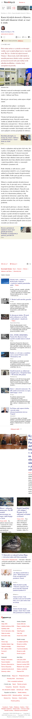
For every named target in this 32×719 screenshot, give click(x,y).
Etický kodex (16, 708)
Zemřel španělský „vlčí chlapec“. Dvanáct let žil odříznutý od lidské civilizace (23, 512)
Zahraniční (12, 416)
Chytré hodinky (23, 698)
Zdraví (11, 358)
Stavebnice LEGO (6, 695)
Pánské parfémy (15, 700)
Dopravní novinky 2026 (23, 664)
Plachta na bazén (22, 684)
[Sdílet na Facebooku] (27, 264)
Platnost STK (20, 671)
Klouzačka (22, 687)
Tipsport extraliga (6, 646)
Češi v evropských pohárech (15, 681)
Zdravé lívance (21, 646)
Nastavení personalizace (21, 710)
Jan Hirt (19, 628)
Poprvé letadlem (5, 662)
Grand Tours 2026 (22, 635)
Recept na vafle (21, 651)
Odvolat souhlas (8, 710)
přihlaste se (20, 40)
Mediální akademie (6, 708)
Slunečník (15, 687)
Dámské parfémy (17, 695)
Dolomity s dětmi (5, 671)
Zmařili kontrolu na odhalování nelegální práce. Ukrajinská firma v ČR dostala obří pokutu (20, 373)
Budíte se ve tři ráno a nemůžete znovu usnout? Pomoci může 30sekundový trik (20, 355)
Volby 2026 (4, 624)
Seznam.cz (22, 2)
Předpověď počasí (24, 675)
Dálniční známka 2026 (23, 662)
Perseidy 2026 (11, 678)
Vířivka (26, 689)
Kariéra (22, 707)
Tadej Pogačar (21, 631)
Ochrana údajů (25, 708)
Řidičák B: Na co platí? (23, 666)
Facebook (5, 707)
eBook (19, 37)
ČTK (13, 32)
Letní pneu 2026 (21, 659)
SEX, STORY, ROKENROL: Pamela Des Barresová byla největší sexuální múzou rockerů (20, 337)
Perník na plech (21, 653)
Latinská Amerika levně (7, 669)
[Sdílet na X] (30, 264)
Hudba (11, 340)
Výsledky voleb (5, 628)
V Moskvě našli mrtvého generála (20, 299)
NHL (2, 653)
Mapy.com (15, 675)
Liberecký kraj (17, 271)
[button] (16, 77)
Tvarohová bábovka (22, 648)
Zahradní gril (19, 689)
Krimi (2, 143)
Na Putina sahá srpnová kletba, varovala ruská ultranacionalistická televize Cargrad (19, 411)
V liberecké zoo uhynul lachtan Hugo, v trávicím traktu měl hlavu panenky (15, 556)
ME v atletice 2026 (6, 648)
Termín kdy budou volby (7, 631)
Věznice (25, 269)
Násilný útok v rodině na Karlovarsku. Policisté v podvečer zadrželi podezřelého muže (20, 282)
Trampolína (8, 687)
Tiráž (27, 707)
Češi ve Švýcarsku (6, 666)
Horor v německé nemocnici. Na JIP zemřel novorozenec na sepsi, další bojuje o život (20, 390)
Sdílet (25, 37)
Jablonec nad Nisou (6, 271)
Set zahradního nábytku (8, 689)
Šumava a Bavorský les (7, 664)
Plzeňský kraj (13, 376)
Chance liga (4, 641)
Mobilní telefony (22, 692)
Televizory (14, 698)
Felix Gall (19, 633)
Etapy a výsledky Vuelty (23, 626)
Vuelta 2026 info (21, 624)
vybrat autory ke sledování (7, 34)
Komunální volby (5, 635)
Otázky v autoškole (22, 669)
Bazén (14, 684)
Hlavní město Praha (15, 323)
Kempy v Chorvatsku (7, 659)
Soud (14, 269)
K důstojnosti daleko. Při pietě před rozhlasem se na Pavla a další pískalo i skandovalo (19, 317)
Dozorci (19, 269)
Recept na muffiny (22, 644)
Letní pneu (26, 695)
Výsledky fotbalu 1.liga (7, 644)
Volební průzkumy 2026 (7, 626)
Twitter (11, 707)
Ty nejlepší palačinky (22, 641)
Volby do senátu (5, 633)
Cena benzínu (20, 678)
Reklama (16, 707)
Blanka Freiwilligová (6, 32)
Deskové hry (7, 698)
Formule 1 (4, 651)
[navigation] (2, 2)
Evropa (12, 301)
